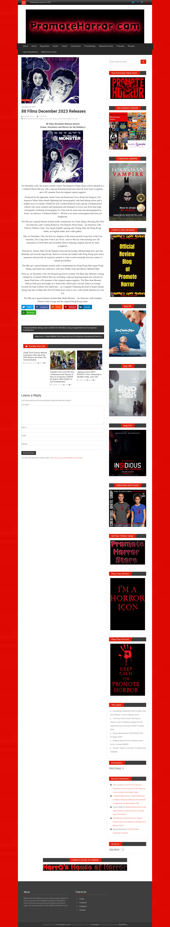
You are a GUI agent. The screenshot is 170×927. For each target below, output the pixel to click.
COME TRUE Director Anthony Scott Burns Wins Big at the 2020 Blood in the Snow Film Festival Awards (35, 356)
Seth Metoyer (117, 818)
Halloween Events (106, 46)
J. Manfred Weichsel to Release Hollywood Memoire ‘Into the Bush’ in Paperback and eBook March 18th (129, 799)
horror (46, 119)
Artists (34, 46)
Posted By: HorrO (28, 116)
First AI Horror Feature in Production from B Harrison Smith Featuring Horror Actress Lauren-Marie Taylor (129, 788)
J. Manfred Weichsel (120, 796)
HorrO (41, 363)
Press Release (26, 100)
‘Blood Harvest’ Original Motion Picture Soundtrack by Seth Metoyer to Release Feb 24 (129, 821)
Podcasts (120, 46)
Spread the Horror (72, 119)
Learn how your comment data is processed (66, 458)
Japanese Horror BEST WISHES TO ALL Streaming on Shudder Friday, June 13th (89, 374)
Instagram (83, 906)
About (25, 46)
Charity (64, 46)
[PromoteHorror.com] (85, 26)
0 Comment (42, 116)
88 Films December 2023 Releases (33, 119)
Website (24, 444)
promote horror (62, 119)
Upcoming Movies (30, 52)
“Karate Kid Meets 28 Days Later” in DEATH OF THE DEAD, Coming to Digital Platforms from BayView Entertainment (60, 329)
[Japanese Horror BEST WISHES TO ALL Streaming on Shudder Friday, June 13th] (89, 360)
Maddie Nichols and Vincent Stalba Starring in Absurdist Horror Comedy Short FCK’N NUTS (129, 810)
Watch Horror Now (48, 52)
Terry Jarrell (117, 785)
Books (55, 46)
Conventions (76, 46)
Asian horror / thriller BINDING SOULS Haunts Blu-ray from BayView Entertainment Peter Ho (68, 336)
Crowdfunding (89, 46)
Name (24, 427)
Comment (25, 405)
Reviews (131, 46)
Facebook (83, 903)
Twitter (81, 899)
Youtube (82, 910)
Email (24, 436)
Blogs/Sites (44, 46)
